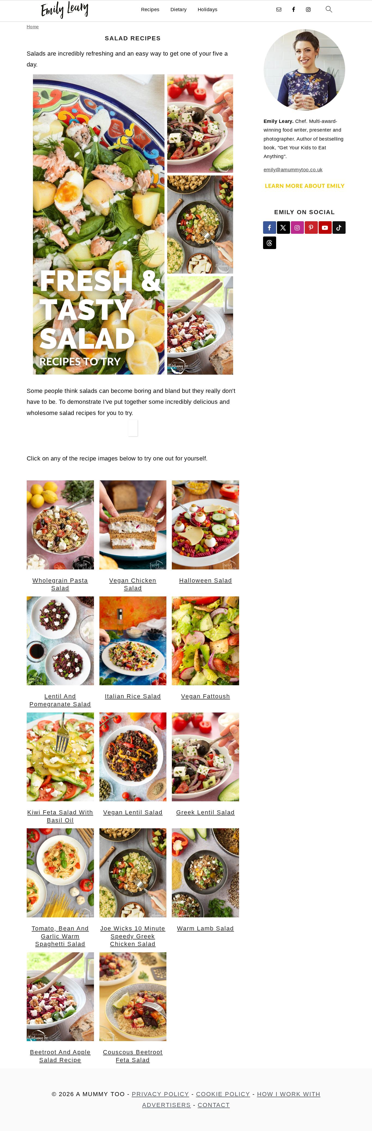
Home (33, 27)
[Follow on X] (284, 227)
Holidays (208, 9)
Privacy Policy (160, 1094)
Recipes (150, 9)
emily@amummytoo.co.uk (293, 169)
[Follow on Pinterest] (311, 227)
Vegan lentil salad (133, 812)
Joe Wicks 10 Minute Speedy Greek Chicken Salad (132, 936)
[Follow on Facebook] (270, 227)
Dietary (178, 9)
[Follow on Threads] (270, 242)
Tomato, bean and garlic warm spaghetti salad (60, 936)
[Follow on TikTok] (339, 227)
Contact (214, 1105)
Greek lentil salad (205, 812)
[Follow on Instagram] (297, 227)
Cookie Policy (223, 1094)
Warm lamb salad (205, 928)
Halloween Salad (205, 580)
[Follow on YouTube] (325, 227)
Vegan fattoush (205, 696)
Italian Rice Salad (133, 696)
